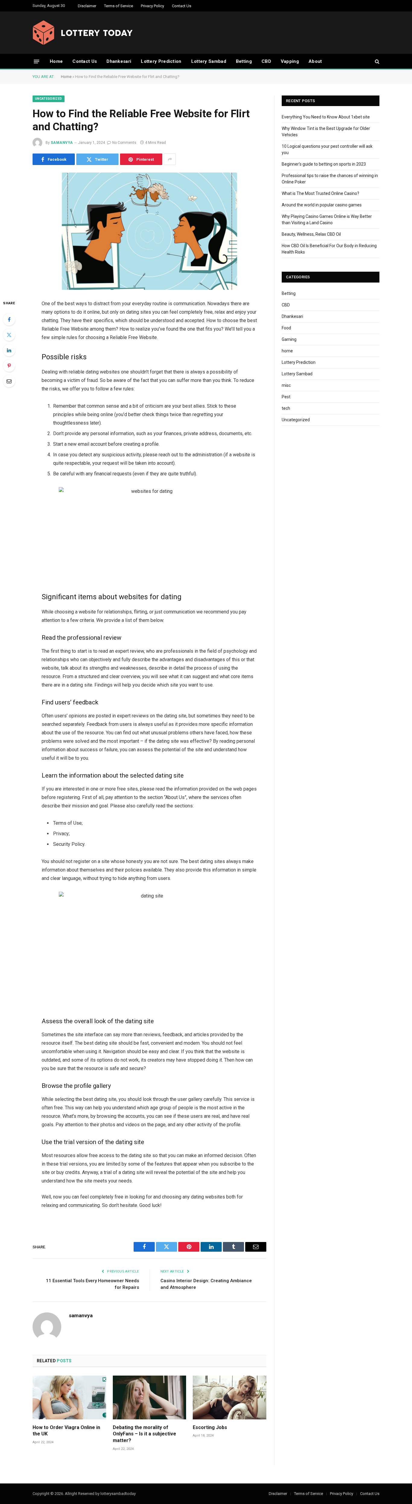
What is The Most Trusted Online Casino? (320, 193)
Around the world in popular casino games (322, 204)
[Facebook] (9, 319)
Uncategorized (48, 98)
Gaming (289, 339)
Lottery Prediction (161, 61)
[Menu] (36, 61)
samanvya (62, 143)
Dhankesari (118, 61)
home (287, 350)
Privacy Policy (152, 6)
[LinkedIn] (9, 350)
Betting (244, 61)
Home (56, 61)
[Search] (376, 61)
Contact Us (181, 6)
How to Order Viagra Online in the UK (66, 1431)
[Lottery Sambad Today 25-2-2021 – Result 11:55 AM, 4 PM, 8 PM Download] (83, 32)
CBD (266, 61)
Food (286, 327)
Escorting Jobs (210, 1427)
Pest (286, 396)
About (315, 61)
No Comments (124, 143)
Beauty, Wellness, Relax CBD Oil (311, 234)
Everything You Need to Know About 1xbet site (326, 117)
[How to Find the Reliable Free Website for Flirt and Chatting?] (149, 231)
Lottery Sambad (208, 61)
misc (286, 385)
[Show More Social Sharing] (170, 159)
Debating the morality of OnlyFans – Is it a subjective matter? (144, 1434)
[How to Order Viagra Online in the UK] (69, 1397)
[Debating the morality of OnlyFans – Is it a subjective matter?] (149, 1397)
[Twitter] (9, 335)
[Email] (9, 381)
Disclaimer (87, 6)
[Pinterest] (9, 366)
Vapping (290, 61)
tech (286, 408)
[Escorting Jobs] (229, 1397)
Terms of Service (118, 6)
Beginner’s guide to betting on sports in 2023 (324, 164)
